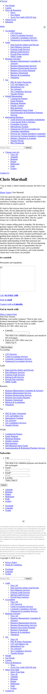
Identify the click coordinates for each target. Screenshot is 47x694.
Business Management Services (23, 66)
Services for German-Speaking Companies (28, 136)
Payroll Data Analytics (19, 54)
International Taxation (19, 126)
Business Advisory (13, 59)
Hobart (13, 161)
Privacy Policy (11, 562)
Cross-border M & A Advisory (23, 122)
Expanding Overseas (19, 124)
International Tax (17, 87)
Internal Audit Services (19, 52)
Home (2, 192)
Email (8, 473)
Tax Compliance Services (20, 91)
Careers (8, 8)
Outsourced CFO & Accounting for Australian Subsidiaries (25, 130)
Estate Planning (16, 101)
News (12, 12)
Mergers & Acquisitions (20, 75)
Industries (9, 22)
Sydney (13, 168)
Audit (7, 42)
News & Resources (13, 10)
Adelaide (14, 157)
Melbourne (14, 164)
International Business (14, 117)
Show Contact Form (8, 314)
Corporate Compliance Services (23, 38)
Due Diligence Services (20, 47)
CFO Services (16, 33)
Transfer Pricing (17, 94)
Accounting (10, 31)
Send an (6, 300)
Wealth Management (13, 96)
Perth (12, 166)
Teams (8, 192)
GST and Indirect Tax (19, 84)
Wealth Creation (17, 105)
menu (2, 26)
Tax (6, 80)
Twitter (8, 510)
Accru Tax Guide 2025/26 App (23, 17)
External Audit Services (20, 49)
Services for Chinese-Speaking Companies (28, 134)
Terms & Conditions (13, 565)
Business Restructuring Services (23, 68)
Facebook (9, 506)
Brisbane (14, 159)
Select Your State (12, 670)
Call (9, 295)
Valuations (14, 77)
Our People (10, 5)
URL (7, 458)
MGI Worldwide (17, 143)
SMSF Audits (16, 56)
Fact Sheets (15, 15)
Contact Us (4, 173)
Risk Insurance (16, 108)
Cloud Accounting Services (21, 35)
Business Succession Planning (22, 70)
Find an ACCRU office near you (18, 340)
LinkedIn (9, 330)
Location (9, 478)
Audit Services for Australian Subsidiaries (27, 119)
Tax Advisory (16, 89)
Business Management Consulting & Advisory (24, 390)
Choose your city (12, 152)
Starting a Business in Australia (23, 138)
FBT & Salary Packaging (20, 82)
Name (8, 468)
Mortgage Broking (18, 103)
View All (14, 154)
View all (13, 674)
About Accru (10, 19)
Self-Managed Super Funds (21, 110)
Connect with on (11, 304)
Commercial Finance (19, 98)
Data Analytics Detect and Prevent (24, 45)
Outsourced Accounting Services (23, 40)
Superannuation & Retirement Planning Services (25, 448)
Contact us (9, 691)
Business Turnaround (19, 73)
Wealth (8, 656)
